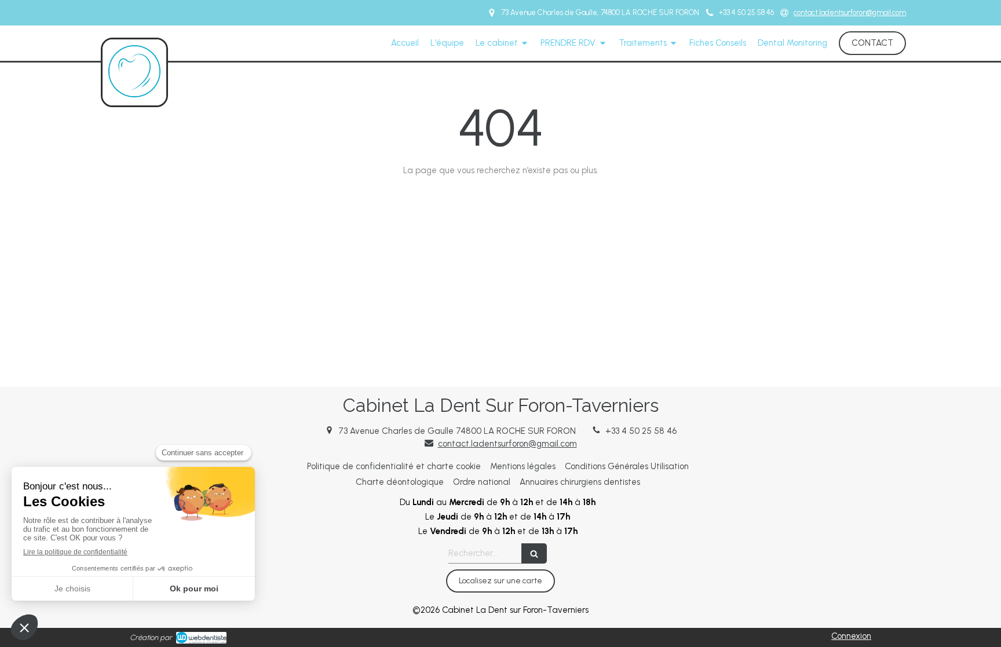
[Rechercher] (534, 553)
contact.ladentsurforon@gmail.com (507, 443)
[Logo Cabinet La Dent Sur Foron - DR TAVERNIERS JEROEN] (134, 94)
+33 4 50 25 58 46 (641, 431)
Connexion (851, 636)
